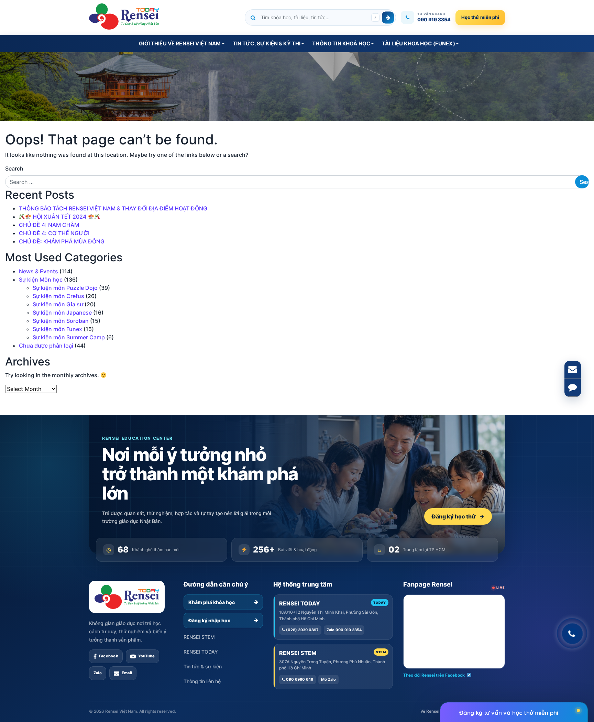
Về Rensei (429, 711)
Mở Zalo (328, 679)
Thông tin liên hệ (202, 681)
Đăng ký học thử (458, 516)
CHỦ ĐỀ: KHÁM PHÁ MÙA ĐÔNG (61, 241)
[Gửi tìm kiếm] (388, 17)
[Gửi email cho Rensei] (572, 370)
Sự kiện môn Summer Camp (69, 337)
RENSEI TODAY (201, 652)
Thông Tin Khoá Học (341, 43)
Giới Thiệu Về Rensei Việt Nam (180, 43)
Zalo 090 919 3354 (344, 629)
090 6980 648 (299, 679)
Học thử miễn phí (480, 17)
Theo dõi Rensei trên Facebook (434, 675)
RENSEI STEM (199, 637)
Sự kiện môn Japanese (62, 312)
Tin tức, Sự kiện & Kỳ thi (267, 43)
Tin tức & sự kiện (203, 666)
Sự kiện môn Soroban (61, 320)
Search (14, 168)
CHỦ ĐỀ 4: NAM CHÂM (49, 224)
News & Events (38, 271)
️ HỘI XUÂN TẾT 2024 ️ (59, 216)
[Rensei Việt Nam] (124, 16)
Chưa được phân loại (46, 345)
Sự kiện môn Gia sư (58, 304)
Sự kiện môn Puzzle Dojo (65, 287)
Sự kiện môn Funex (57, 329)
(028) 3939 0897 (302, 629)
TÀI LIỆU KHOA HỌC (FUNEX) (418, 43)
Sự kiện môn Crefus (58, 296)
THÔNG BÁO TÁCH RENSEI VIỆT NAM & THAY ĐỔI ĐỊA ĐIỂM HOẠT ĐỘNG (113, 208)
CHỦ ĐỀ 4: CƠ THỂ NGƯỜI (54, 233)
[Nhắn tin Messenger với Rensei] (572, 388)
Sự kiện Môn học (41, 279)
